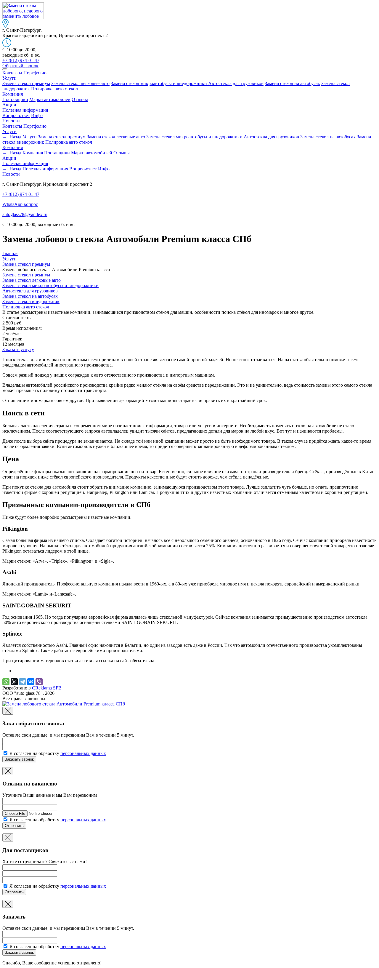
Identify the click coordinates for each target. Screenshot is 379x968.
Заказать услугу (18, 349)
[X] (14, 681)
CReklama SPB (47, 687)
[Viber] (39, 681)
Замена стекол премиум (26, 83)
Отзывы (80, 99)
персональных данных (83, 753)
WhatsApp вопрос (20, 204)
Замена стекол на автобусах (292, 83)
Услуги (9, 78)
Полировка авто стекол (54, 88)
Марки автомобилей (49, 99)
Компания (12, 94)
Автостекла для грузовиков (236, 83)
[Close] (7, 711)
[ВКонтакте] (30, 681)
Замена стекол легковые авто (80, 83)
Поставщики (15, 99)
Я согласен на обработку (57, 753)
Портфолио (34, 72)
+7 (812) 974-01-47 (20, 194)
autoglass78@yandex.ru (24, 214)
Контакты (12, 72)
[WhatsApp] (5, 681)
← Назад (11, 136)
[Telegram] (22, 681)
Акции (9, 104)
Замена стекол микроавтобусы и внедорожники (159, 83)
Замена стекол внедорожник (31, 301)
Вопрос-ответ (16, 115)
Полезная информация (25, 110)
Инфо (37, 115)
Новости (11, 120)
